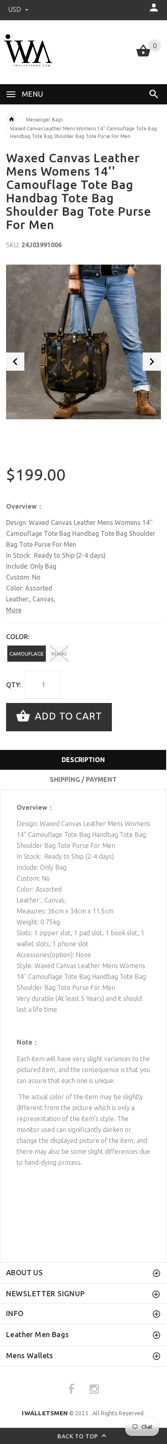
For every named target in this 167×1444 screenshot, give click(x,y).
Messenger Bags (44, 119)
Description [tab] (83, 759)
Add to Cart (67, 716)
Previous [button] (15, 362)
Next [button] (152, 362)
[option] (83, 341)
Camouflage (26, 653)
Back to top (79, 1436)
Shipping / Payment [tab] (83, 779)
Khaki (58, 653)
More (13, 610)
